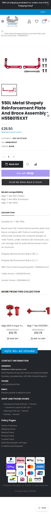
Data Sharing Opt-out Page (14, 442)
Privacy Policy (7, 435)
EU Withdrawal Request (12, 446)
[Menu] (2, 21)
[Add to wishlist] (27, 164)
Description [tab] (7, 212)
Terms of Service (9, 425)
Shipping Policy (25, 6)
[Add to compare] (35, 164)
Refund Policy (7, 432)
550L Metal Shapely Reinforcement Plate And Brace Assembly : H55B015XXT (24, 110)
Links (43, 12)
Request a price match (11, 132)
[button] (25, 182)
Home (2, 31)
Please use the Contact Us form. (16, 392)
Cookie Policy (7, 439)
